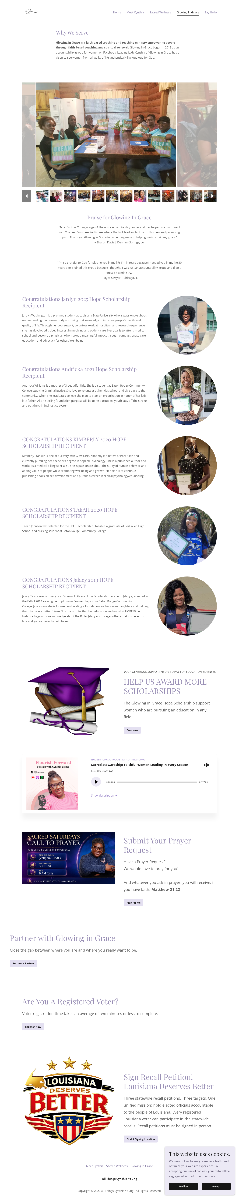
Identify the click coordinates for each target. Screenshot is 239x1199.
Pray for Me (133, 902)
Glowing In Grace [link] (188, 12)
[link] (31, 11)
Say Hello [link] (211, 12)
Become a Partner (23, 963)
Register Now (33, 1026)
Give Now (132, 730)
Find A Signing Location (140, 1139)
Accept (216, 1186)
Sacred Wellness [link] (160, 12)
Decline (183, 1186)
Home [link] (117, 12)
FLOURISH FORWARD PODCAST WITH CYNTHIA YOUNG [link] (118, 759)
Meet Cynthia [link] (135, 12)
